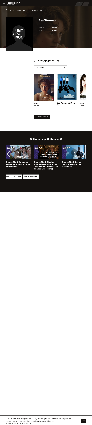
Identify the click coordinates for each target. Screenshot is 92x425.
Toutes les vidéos (30, 176)
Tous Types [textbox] (40, 67)
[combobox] (50, 67)
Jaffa (82, 103)
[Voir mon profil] (86, 4)
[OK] (83, 420)
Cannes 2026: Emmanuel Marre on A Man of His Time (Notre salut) (18, 164)
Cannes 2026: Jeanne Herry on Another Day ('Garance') (71, 164)
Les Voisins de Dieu (66, 103)
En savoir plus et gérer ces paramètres (18, 423)
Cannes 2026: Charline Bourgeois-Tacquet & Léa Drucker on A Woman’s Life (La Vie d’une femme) (46, 165)
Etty (36, 103)
